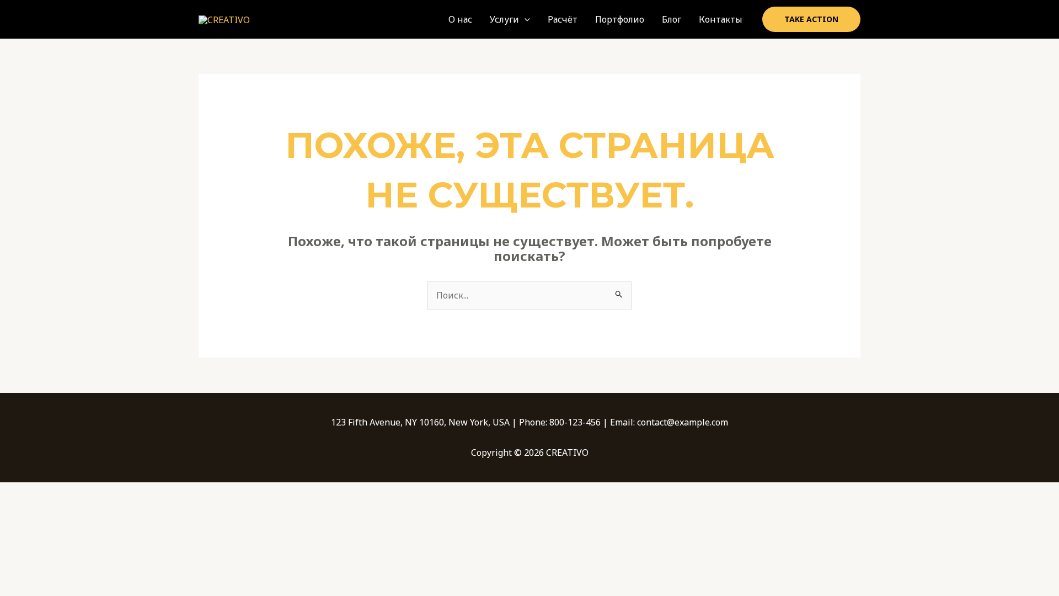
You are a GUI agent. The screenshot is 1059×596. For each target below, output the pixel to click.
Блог (671, 19)
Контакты (720, 19)
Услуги (504, 19)
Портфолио (619, 19)
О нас (460, 19)
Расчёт (562, 19)
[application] (524, 19)
